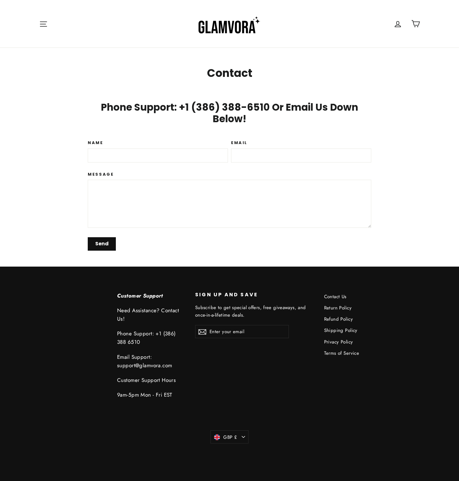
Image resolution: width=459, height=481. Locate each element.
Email (239, 142)
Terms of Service (341, 353)
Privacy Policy (338, 341)
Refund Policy (338, 319)
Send (102, 243)
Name (95, 142)
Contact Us (335, 296)
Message (101, 174)
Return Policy (338, 307)
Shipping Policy (341, 330)
